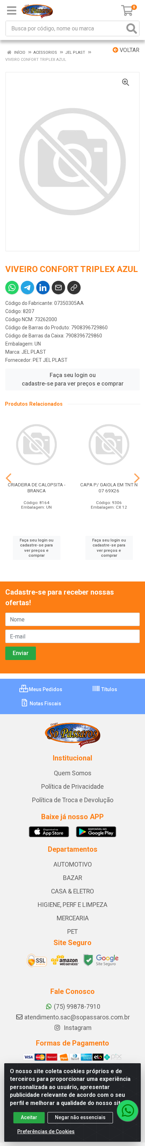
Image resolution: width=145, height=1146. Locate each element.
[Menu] (11, 10)
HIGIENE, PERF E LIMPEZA (72, 904)
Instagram (77, 1027)
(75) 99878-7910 (77, 1006)
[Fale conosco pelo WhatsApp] (127, 1110)
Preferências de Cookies (46, 1131)
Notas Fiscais (45, 703)
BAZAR (72, 877)
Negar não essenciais (80, 1117)
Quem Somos (73, 773)
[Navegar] (8, 478)
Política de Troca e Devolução (72, 800)
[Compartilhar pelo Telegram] (27, 287)
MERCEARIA (73, 918)
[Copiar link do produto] (74, 287)
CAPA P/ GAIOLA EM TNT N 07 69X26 (109, 487)
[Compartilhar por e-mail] (58, 287)
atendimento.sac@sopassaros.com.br (77, 1017)
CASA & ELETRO (72, 891)
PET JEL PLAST (50, 360)
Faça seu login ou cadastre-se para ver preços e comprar (73, 379)
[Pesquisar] (131, 28)
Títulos (108, 689)
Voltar (128, 50)
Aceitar (29, 1117)
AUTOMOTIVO (72, 864)
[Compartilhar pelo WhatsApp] (12, 287)
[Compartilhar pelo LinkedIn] (43, 287)
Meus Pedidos (45, 689)
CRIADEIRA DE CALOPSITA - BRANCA (36, 487)
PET (72, 931)
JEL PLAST (33, 352)
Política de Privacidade (72, 786)
